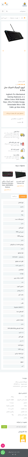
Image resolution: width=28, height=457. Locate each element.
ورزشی (25, 418)
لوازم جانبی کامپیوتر (22, 400)
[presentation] (25, 51)
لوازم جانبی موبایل (22, 415)
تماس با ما (11, 409)
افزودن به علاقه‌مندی (16, 119)
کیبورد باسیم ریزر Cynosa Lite (20, 182)
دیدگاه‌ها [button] (15, 196)
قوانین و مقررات (10, 406)
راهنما (25, 406)
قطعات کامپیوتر (10, 400)
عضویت (4, 427)
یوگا (13, 415)
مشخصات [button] (23, 196)
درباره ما (12, 403)
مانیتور (25, 403)
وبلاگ (12, 397)
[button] (6, 4)
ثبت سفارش (24, 412)
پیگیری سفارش (10, 412)
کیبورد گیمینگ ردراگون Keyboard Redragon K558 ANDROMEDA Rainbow (7, 184)
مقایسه (19, 122)
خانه (26, 397)
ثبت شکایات (24, 409)
